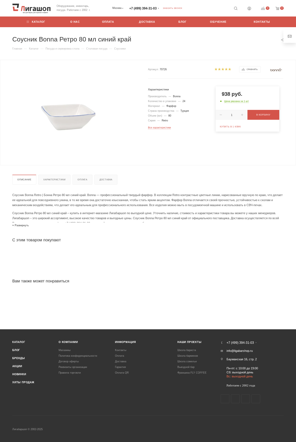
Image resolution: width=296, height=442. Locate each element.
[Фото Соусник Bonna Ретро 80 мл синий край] (69, 116)
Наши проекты (189, 342)
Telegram (235, 398)
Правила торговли (70, 372)
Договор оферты (69, 361)
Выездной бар (186, 367)
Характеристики (54, 179)
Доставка (105, 179)
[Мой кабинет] (249, 8)
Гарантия (120, 367)
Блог (16, 350)
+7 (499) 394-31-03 (143, 8)
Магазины (64, 350)
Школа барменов (187, 355)
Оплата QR (122, 372)
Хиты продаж (23, 382)
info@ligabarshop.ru (240, 350)
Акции (17, 366)
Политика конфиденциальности (78, 355)
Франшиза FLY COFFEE (192, 372)
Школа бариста (186, 350)
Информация (125, 342)
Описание (24, 179)
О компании (68, 342)
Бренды (18, 358)
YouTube (245, 398)
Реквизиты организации (73, 367)
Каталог (18, 342)
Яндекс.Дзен (255, 398)
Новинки (19, 374)
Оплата (82, 179)
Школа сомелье (187, 361)
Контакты (120, 350)
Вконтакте (225, 398)
